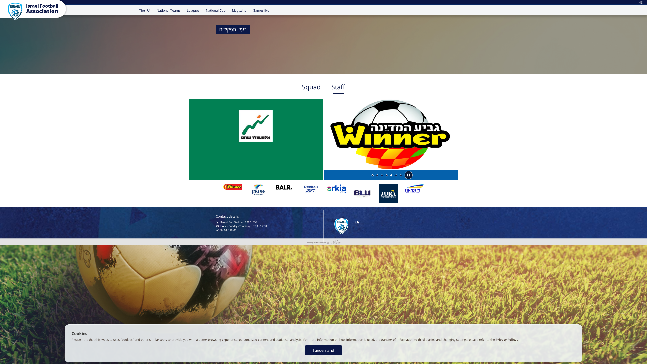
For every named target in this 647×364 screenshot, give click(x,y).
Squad (311, 86)
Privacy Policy (506, 340)
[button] (408, 175)
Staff (338, 86)
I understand (323, 350)
